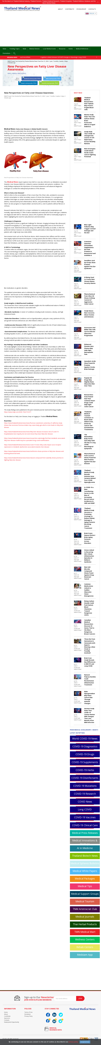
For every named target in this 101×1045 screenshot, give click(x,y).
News (4, 49)
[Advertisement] (50, 31)
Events (71, 49)
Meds (24, 49)
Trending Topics (14, 49)
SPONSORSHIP (81, 9)
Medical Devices (34, 49)
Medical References (82, 49)
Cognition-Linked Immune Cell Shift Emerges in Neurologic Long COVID (49, 57)
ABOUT (60, 9)
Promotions (6, 53)
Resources (62, 49)
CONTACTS (92, 9)
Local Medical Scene (49, 49)
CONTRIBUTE (69, 9)
